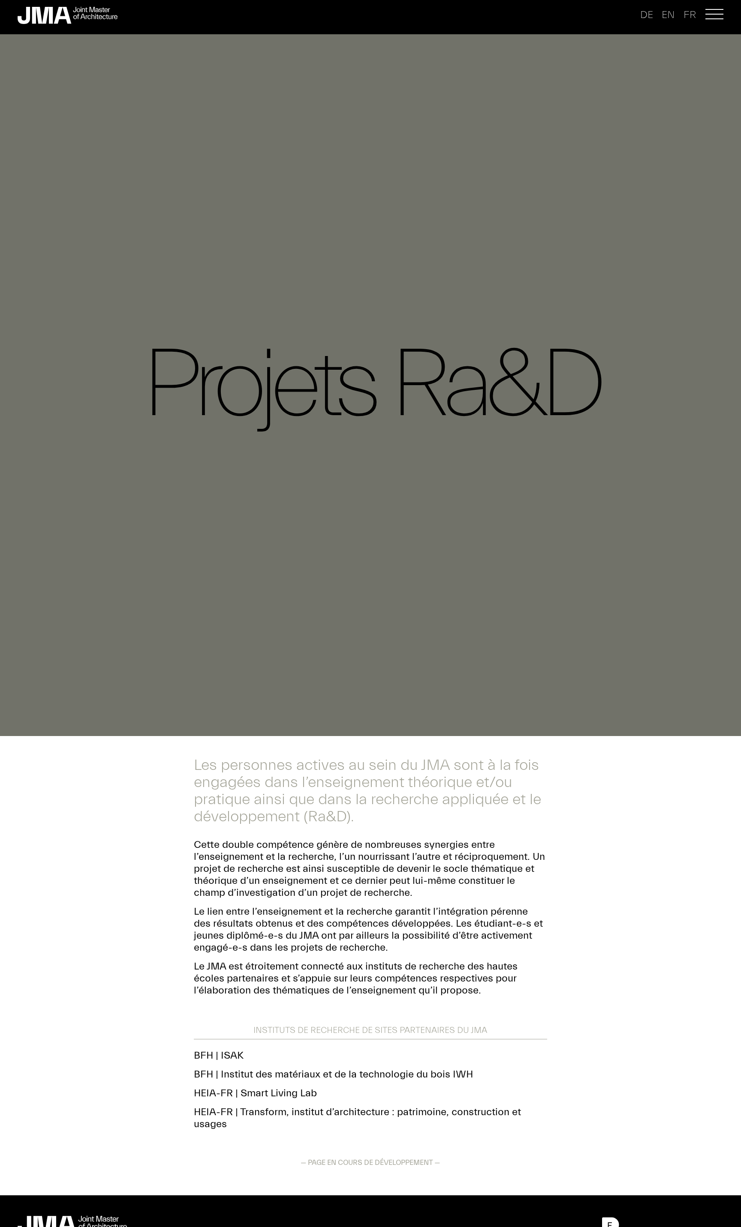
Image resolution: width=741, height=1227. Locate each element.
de (646, 15)
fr (690, 15)
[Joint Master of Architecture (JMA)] (71, 15)
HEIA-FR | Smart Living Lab (255, 1093)
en (668, 15)
